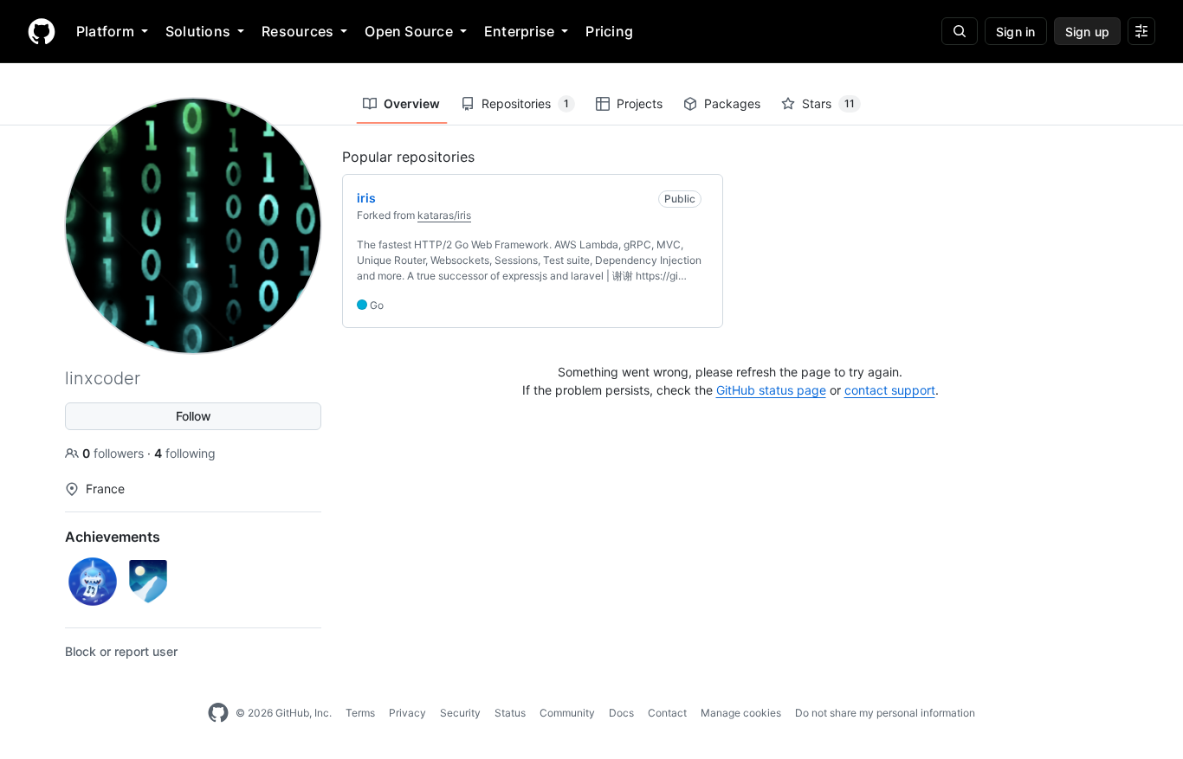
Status (510, 712)
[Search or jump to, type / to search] (959, 31)
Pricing (609, 31)
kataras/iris (444, 215)
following (185, 453)
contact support (889, 390)
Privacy (407, 712)
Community (567, 712)
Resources (297, 31)
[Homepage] (41, 31)
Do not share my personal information (885, 712)
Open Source (409, 31)
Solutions (197, 31)
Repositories (525, 103)
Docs (621, 712)
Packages (732, 103)
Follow (193, 415)
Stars (828, 103)
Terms (360, 712)
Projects (640, 103)
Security (460, 712)
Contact (667, 712)
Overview (412, 103)
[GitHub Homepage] (218, 713)
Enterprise (519, 31)
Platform (105, 31)
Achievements (112, 536)
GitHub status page (771, 390)
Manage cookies (741, 712)
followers (114, 453)
